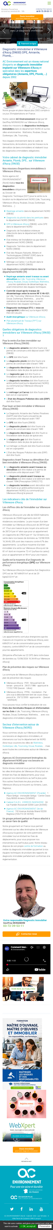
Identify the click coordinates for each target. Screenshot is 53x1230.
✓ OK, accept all (27, 1226)
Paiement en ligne (27, 43)
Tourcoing (23, 746)
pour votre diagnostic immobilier (27, 17)
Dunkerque (8, 746)
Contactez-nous (29, 934)
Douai (31, 746)
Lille (15, 746)
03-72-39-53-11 (45, 11)
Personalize (44, 1226)
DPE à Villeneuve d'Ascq (17, 224)
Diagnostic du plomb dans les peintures (24, 217)
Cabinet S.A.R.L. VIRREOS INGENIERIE (25, 802)
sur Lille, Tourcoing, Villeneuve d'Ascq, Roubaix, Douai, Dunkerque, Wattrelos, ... (27, 280)
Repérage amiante (15, 211)
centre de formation (33, 846)
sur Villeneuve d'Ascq (25, 317)
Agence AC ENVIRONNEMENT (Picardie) (26, 793)
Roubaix (38, 746)
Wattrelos (38, 742)
